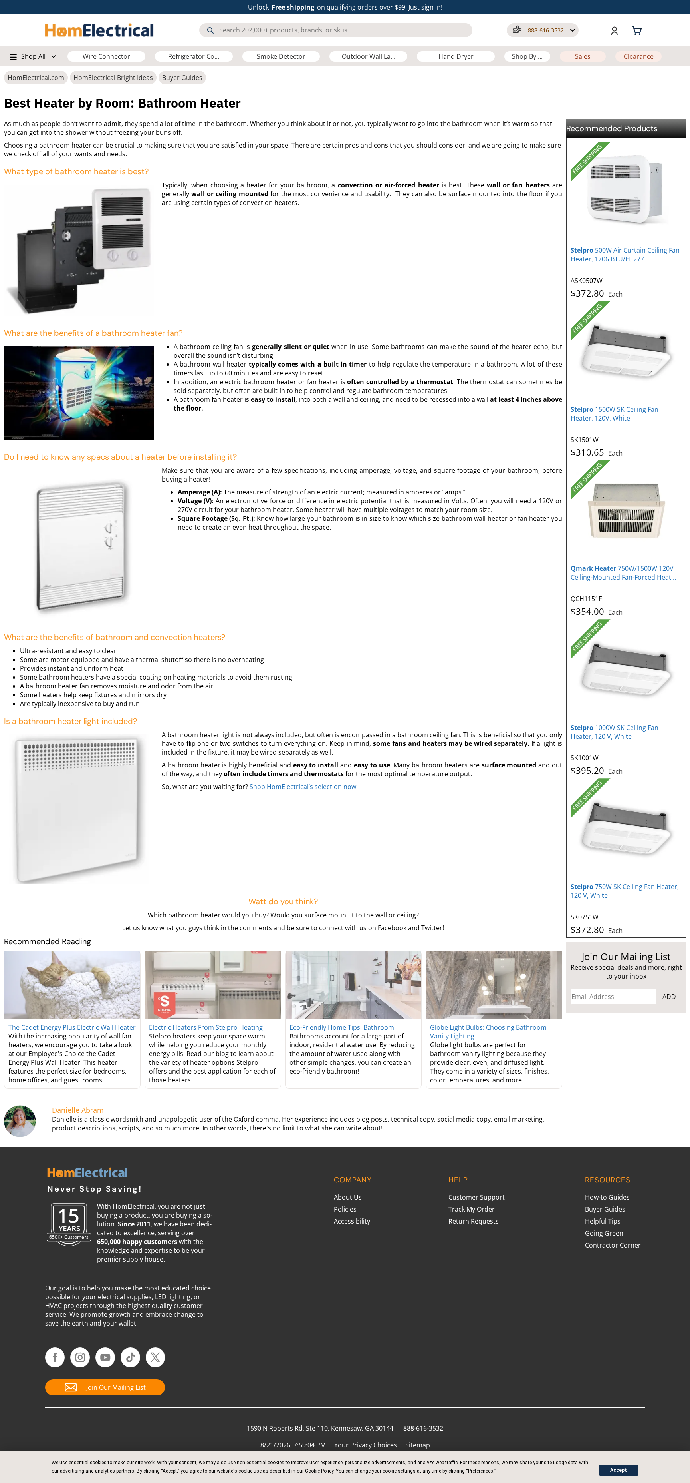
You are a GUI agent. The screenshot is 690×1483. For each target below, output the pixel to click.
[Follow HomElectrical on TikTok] (130, 1357)
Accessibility (352, 1221)
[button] (542, 30)
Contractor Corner (613, 1245)
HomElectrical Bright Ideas (113, 77)
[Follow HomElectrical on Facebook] (55, 1357)
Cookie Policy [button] (319, 1471)
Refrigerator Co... (193, 56)
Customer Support (476, 1197)
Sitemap (417, 1445)
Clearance (639, 56)
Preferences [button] (480, 1471)
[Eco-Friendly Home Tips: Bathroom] (353, 985)
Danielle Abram (78, 1110)
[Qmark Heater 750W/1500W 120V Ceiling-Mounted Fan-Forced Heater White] (626, 510)
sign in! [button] (431, 7)
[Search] (210, 30)
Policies (345, 1209)
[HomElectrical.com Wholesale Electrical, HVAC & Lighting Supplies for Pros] (100, 30)
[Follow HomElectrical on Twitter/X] (155, 1357)
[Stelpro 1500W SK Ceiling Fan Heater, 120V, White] (626, 351)
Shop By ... (527, 56)
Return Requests (473, 1221)
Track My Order (471, 1209)
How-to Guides (607, 1197)
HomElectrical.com (36, 77)
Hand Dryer (456, 56)
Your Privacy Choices (365, 1445)
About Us (348, 1197)
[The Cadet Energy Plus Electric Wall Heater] (72, 985)
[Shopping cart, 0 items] (638, 30)
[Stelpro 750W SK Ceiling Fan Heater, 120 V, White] (626, 828)
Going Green (604, 1233)
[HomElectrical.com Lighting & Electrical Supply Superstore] (87, 1173)
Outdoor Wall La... (368, 56)
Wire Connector (106, 56)
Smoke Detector (281, 56)
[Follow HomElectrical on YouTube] (105, 1357)
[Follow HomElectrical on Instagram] (80, 1357)
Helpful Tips (603, 1221)
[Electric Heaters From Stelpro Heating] (213, 985)
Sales (583, 56)
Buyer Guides (182, 77)
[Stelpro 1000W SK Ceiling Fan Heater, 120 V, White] (626, 669)
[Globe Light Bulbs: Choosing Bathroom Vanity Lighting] (494, 985)
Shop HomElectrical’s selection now (303, 786)
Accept (618, 1470)
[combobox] (335, 30)
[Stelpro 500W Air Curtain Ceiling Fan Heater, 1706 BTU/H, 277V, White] (626, 192)
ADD (669, 996)
